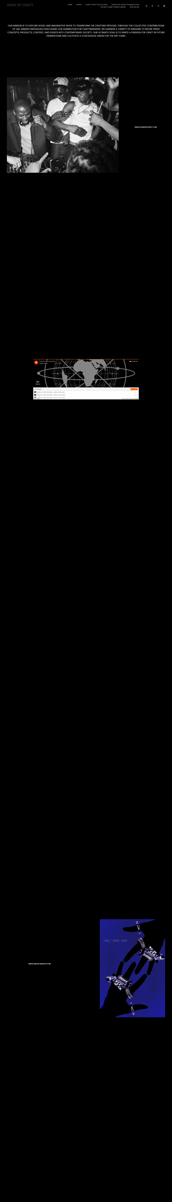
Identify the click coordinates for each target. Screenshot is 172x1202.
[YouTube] (164, 6)
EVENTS (79, 5)
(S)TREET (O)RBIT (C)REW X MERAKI (113, 7)
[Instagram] (146, 6)
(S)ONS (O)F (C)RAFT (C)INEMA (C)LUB (125, 5)
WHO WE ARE (134, 7)
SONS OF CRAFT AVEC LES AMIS (96, 5)
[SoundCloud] (158, 6)
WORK (70, 5)
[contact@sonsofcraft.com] (152, 6)
